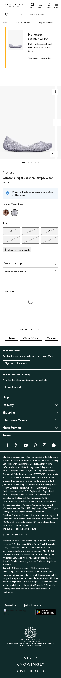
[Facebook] (7, 446)
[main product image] (18, 47)
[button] (56, 5)
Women (51, 338)
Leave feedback (13, 387)
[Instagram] (44, 446)
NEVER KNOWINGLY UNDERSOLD (30, 664)
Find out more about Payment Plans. (19, 529)
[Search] (7, 14)
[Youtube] (26, 446)
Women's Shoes (22, 22)
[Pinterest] (35, 446)
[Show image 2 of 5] (57, 122)
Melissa (11, 338)
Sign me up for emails (16, 363)
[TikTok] (54, 446)
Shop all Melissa (45, 22)
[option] (6, 212)
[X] (16, 446)
